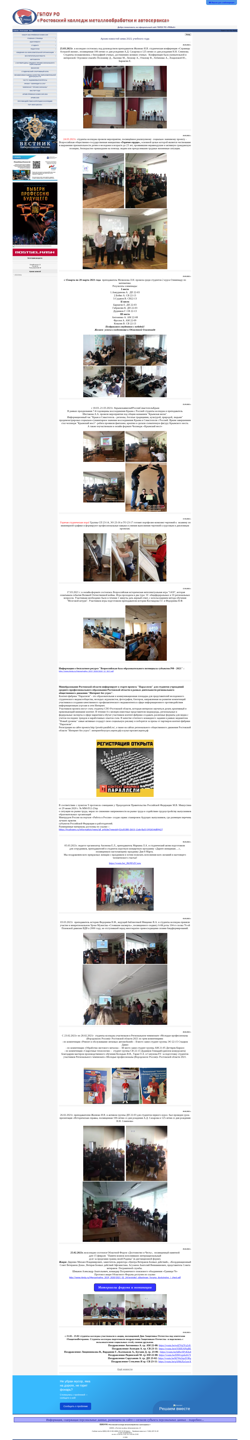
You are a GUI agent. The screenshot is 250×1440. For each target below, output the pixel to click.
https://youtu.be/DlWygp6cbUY (175, 1355)
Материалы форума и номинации (125, 1287)
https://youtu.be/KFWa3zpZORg (174, 1358)
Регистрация (24, 30)
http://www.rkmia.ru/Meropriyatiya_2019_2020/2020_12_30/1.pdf (86, 671)
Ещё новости (125, 1369)
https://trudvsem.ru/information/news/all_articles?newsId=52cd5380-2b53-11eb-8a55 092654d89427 (111, 830)
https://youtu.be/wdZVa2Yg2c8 (175, 1345)
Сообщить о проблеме (75, 1406)
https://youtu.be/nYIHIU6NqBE (175, 1348)
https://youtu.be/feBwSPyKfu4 (175, 1351)
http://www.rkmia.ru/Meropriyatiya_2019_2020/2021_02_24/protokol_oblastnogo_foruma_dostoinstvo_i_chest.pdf (125, 1277)
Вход (30, 30)
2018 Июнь (18, 274)
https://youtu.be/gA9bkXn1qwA (174, 1361)
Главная (15, 30)
